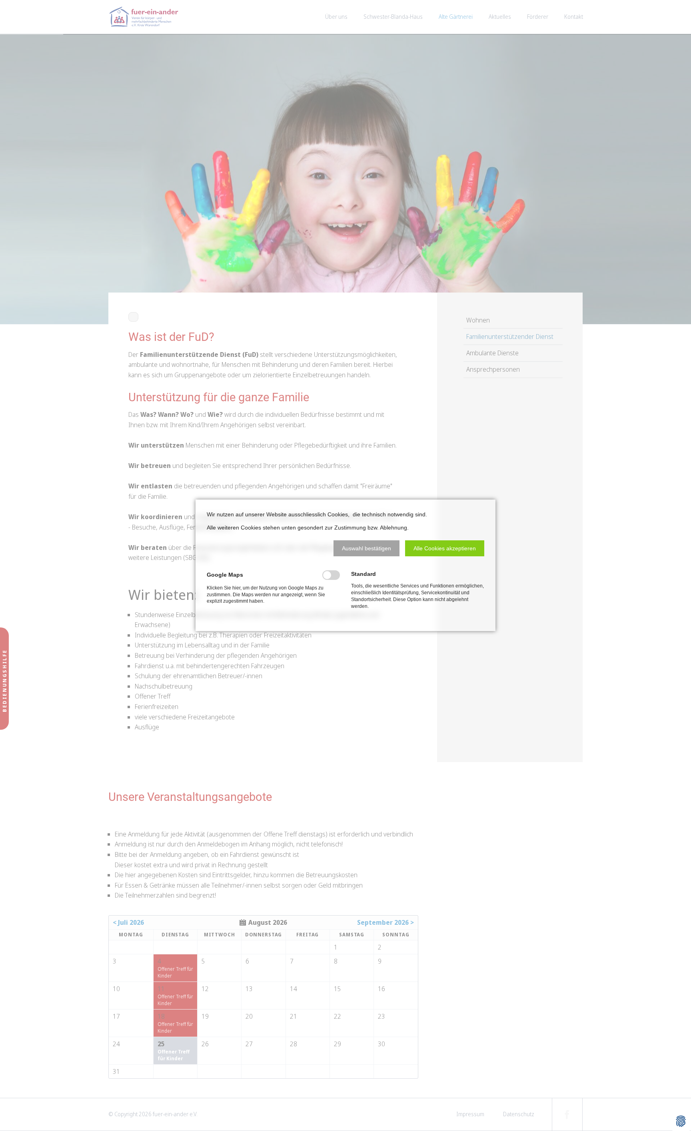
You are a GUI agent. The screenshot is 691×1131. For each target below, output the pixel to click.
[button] (366, 548)
